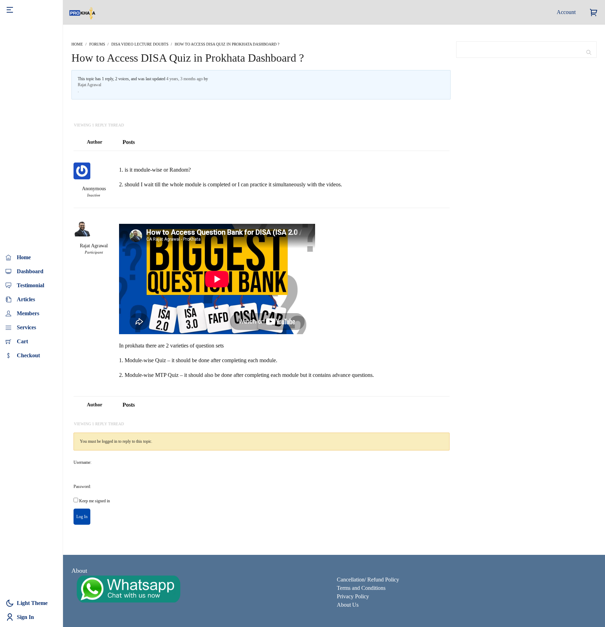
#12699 (443, 216)
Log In (82, 516)
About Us (348, 605)
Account (566, 12)
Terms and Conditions (361, 588)
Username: (82, 462)
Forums (97, 44)
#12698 (443, 159)
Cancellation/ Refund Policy (368, 580)
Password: (82, 486)
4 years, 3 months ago (184, 78)
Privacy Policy (353, 596)
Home (77, 44)
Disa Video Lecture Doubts (139, 44)
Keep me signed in (94, 500)
